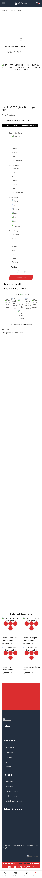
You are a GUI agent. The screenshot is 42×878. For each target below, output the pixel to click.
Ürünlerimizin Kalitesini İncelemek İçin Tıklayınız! (20, 125)
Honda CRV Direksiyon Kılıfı (31, 668)
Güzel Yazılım (23, 863)
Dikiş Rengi (13, 197)
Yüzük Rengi (14, 231)
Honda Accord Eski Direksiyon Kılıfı (9, 639)
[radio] (22, 136)
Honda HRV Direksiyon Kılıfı (7, 668)
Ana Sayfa (5, 10)
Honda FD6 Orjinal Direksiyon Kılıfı (30, 639)
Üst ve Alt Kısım (15, 165)
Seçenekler (10, 623)
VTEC (20, 10)
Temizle (14, 267)
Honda (13, 10)
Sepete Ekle (21, 277)
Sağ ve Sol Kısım (15, 133)
